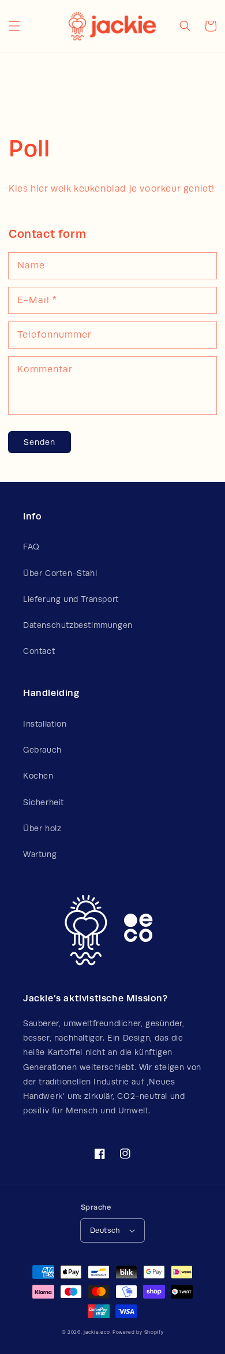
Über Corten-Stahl (60, 573)
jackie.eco (97, 1332)
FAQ (31, 546)
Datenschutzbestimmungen (78, 625)
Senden (39, 442)
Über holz (42, 828)
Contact (39, 651)
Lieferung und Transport (71, 599)
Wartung (40, 854)
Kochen (38, 775)
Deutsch (105, 1230)
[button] (14, 26)
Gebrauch (42, 749)
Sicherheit (43, 802)
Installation (44, 723)
